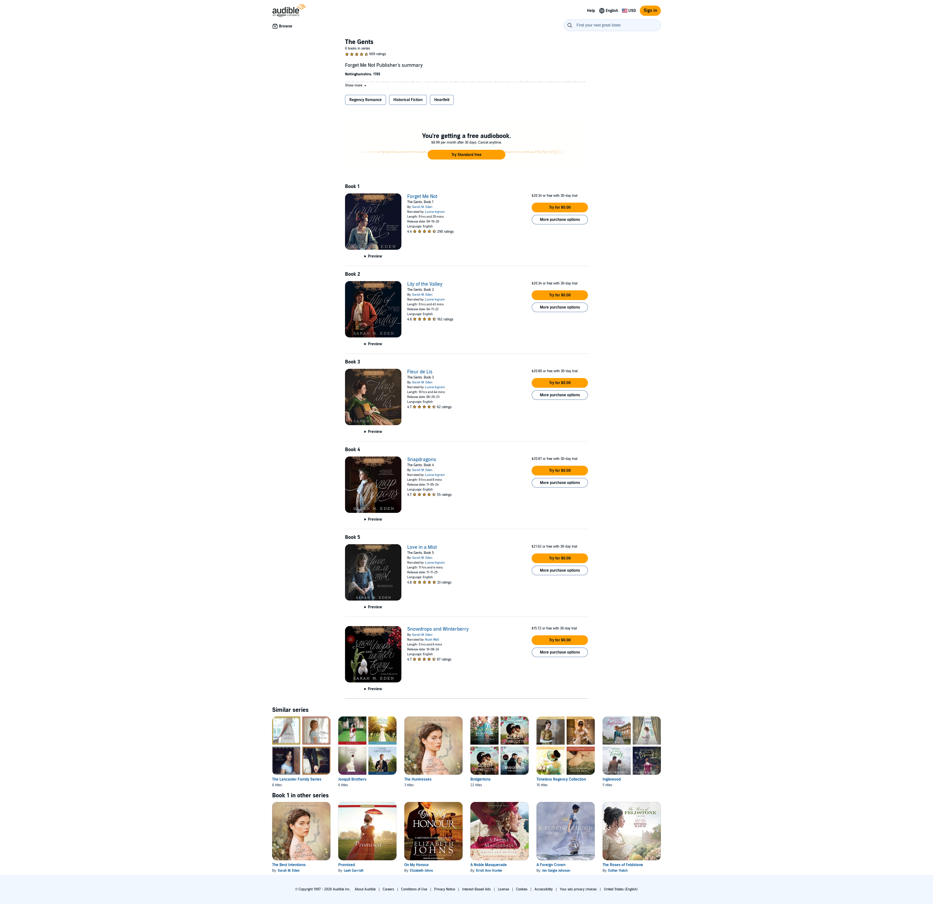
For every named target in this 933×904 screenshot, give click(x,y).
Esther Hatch (618, 871)
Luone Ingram (435, 212)
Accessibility (544, 889)
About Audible (365, 889)
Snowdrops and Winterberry (438, 629)
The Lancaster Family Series (296, 779)
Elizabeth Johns (421, 871)
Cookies (521, 889)
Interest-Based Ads (476, 889)
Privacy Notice (444, 889)
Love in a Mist (422, 547)
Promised (346, 864)
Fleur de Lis (419, 372)
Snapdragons (421, 460)
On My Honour (416, 864)
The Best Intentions (289, 864)
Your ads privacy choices (578, 889)
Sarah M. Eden (422, 207)
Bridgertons (480, 779)
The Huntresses (418, 779)
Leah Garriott (353, 871)
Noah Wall (432, 640)
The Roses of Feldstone (623, 864)
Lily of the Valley (424, 284)
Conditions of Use (414, 889)
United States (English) (621, 889)
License (503, 889)
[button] (356, 85)
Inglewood (612, 779)
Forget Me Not (422, 196)
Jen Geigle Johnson (556, 871)
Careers (388, 889)
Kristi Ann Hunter (489, 871)
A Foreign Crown (550, 864)
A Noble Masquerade (488, 864)
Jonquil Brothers (352, 779)
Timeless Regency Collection (561, 779)
